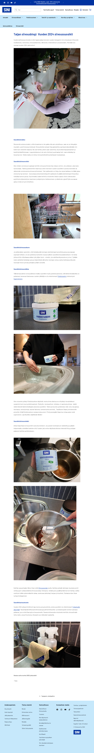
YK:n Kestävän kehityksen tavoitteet (46, 744)
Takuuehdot (77, 712)
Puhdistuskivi (62, 276)
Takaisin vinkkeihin (48, 696)
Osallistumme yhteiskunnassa (43, 730)
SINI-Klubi (7, 725)
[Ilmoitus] (63, 2)
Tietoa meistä (59, 10)
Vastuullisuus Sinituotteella (42, 710)
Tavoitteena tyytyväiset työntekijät (45, 738)
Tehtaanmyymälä (26, 725)
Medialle (24, 722)
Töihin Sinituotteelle (27, 728)
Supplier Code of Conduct (81, 724)
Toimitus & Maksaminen (11, 718)
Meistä (23, 709)
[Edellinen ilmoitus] (31, 2)
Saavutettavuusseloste (80, 715)
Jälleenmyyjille (26, 718)
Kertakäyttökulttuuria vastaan (45, 724)
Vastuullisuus (69, 10)
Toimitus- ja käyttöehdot (80, 705)
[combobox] (29, 10)
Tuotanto (41, 714)
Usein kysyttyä (8, 712)
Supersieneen (18, 279)
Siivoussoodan (43, 588)
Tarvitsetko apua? (48, 10)
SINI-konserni (25, 715)
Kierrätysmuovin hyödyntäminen (43, 719)
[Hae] (16, 10)
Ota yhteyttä (8, 709)
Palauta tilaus (8, 722)
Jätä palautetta (9, 715)
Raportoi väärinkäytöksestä (78, 719)
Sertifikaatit (42, 734)
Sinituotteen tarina (27, 712)
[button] (17, 17)
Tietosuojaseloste (78, 708)
